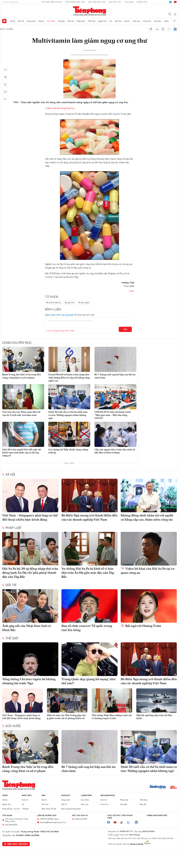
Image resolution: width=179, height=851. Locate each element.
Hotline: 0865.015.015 (52, 2)
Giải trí (127, 21)
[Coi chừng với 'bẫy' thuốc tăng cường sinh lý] (69, 434)
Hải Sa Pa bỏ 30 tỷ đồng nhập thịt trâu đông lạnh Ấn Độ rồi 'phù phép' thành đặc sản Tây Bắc (30, 573)
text (157, 29)
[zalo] (130, 822)
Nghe (5, 69)
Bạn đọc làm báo (17, 844)
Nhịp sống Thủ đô (49, 809)
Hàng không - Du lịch (11, 809)
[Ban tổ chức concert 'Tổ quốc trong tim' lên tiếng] (89, 606)
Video (166, 21)
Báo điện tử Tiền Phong (89, 11)
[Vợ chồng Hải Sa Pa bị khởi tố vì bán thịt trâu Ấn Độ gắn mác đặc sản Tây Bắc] (89, 549)
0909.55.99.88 (46, 819)
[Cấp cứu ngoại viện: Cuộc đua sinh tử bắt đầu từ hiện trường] (115, 434)
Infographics (108, 795)
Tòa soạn (128, 2)
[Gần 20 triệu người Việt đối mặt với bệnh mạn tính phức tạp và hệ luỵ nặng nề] (23, 434)
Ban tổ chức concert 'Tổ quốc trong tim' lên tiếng (86, 628)
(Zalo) (56, 819)
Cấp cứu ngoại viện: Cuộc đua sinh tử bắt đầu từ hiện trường (114, 451)
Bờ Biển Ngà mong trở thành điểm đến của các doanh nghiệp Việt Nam (89, 517)
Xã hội (12, 21)
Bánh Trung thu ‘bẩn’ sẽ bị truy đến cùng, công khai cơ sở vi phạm (21, 376)
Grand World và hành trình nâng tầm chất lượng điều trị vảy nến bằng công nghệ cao (69, 377)
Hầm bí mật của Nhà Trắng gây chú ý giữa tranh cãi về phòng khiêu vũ (66, 717)
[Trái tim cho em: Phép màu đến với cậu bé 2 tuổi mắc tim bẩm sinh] (23, 396)
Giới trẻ (70, 21)
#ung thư (70, 302)
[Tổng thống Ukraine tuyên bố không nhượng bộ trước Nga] (30, 659)
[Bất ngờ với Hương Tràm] (149, 606)
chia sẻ (151, 29)
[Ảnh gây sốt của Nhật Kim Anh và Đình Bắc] (30, 606)
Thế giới (61, 21)
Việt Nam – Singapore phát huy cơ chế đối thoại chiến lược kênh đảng (30, 517)
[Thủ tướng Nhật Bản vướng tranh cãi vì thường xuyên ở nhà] (112, 700)
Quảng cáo (142, 2)
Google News (175, 29)
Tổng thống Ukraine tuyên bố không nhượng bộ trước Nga (29, 681)
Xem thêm (175, 21)
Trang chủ (4, 21)
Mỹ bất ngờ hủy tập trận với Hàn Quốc (154, 717)
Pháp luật (81, 21)
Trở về (5, 99)
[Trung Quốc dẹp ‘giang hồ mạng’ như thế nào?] (89, 659)
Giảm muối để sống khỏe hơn (61, 108)
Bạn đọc (143, 804)
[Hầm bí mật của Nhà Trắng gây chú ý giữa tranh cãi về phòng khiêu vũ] (67, 700)
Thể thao (91, 21)
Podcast (65, 795)
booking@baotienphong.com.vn (53, 822)
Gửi (125, 329)
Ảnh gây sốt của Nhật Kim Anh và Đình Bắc (26, 628)
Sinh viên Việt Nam (96, 2)
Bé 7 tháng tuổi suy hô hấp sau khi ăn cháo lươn (114, 376)
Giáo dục (136, 21)
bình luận (169, 29)
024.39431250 (11, 825)
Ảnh (43, 795)
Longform (86, 795)
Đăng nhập (50, 314)
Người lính (102, 21)
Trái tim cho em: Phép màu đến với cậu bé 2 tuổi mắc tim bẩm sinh (21, 413)
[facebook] (170, 2)
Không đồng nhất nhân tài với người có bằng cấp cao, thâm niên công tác (147, 517)
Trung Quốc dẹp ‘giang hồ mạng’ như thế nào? (88, 681)
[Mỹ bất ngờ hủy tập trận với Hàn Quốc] (156, 700)
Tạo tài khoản (67, 314)
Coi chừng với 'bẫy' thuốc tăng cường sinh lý (68, 451)
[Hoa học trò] (173, 787)
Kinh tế (21, 21)
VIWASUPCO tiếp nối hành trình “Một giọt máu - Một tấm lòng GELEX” (112, 415)
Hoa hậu (157, 21)
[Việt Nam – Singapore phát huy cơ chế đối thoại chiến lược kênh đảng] (30, 495)
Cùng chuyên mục (17, 343)
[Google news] (137, 822)
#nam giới (83, 302)
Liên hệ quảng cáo (46, 815)
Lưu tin (5, 84)
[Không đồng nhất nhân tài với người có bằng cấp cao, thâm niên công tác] (149, 495)
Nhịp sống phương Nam (71, 809)
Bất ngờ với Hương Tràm (143, 626)
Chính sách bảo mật (157, 815)
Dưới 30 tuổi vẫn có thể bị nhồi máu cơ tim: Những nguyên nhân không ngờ (68, 415)
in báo (163, 29)
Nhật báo (27, 795)
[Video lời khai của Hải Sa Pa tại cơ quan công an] (149, 549)
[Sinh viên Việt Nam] (158, 787)
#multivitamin (53, 302)
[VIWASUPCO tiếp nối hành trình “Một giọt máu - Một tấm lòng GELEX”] (115, 396)
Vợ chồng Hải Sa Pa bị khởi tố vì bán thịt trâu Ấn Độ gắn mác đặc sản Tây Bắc (87, 573)
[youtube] (175, 2)
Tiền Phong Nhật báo (75, 2)
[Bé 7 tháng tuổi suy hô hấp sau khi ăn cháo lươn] (115, 359)
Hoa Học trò (115, 2)
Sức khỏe (51, 21)
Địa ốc (41, 21)
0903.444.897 (81, 819)
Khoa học (147, 21)
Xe (111, 21)
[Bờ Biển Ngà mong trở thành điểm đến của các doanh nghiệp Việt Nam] (89, 495)
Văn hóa (118, 21)
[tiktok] (123, 822)
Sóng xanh (31, 21)
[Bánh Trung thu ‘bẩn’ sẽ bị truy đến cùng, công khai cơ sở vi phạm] (23, 359)
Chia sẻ (5, 77)
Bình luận (5, 91)
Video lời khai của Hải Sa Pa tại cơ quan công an (147, 571)
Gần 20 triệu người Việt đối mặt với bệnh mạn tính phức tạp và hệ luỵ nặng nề (21, 452)
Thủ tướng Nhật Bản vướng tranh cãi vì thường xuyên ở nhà (112, 717)
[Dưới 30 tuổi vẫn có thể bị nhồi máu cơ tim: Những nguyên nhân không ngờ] (69, 396)
